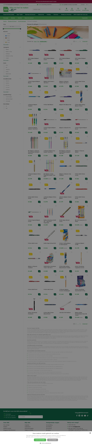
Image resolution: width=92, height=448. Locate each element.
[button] (46, 443)
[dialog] (46, 439)
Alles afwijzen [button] (52, 439)
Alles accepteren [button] (40, 439)
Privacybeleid (45, 445)
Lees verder (63, 436)
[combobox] (90, 433)
